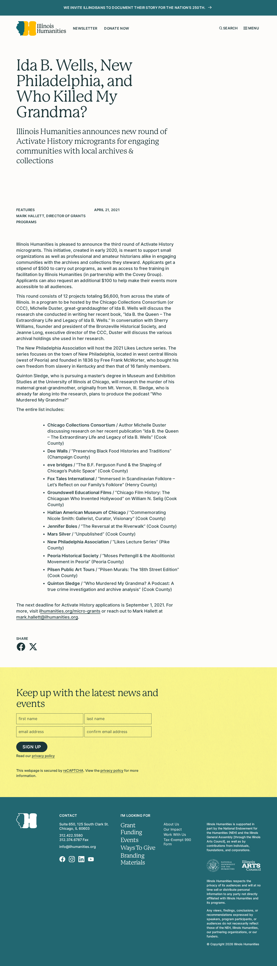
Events (129, 840)
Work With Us (175, 834)
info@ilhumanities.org (77, 846)
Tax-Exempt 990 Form (177, 842)
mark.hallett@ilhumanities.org (47, 617)
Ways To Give (138, 847)
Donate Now (116, 28)
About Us (171, 824)
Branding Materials (133, 859)
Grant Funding (131, 829)
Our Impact (173, 829)
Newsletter (85, 28)
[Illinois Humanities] (41, 28)
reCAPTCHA (73, 770)
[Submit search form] (220, 28)
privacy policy (43, 756)
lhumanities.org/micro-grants (70, 611)
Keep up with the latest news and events (87, 698)
